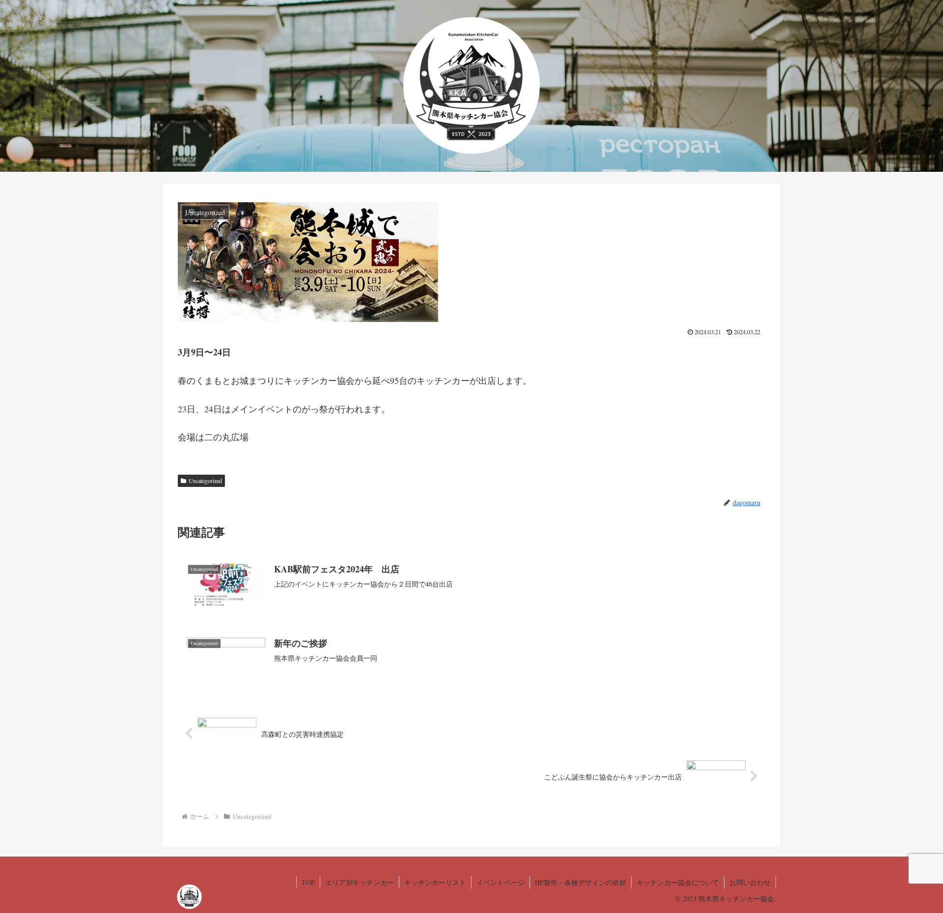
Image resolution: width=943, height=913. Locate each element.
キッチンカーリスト (435, 882)
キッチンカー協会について (678, 882)
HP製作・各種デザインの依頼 (580, 882)
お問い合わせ (750, 882)
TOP (308, 882)
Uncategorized (205, 480)
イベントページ (500, 882)
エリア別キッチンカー (359, 882)
